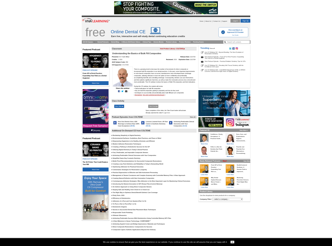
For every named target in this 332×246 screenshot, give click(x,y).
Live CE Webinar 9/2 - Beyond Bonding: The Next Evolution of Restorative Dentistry (224, 52)
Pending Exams (198, 42)
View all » (193, 117)
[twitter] (122, 91)
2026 (175, 59)
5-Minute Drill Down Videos (131, 42)
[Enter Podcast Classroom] (115, 124)
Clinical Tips (147, 42)
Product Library (171, 42)
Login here (166, 113)
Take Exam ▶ (153, 106)
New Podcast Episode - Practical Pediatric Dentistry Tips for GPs (225, 61)
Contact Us (216, 21)
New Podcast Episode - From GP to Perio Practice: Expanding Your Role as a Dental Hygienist (224, 57)
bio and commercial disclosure (153, 95)
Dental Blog (115, 42)
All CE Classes (88, 42)
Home (201, 21)
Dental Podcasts (103, 42)
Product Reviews (185, 42)
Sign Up (245, 21)
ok (232, 242)
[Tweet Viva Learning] (230, 49)
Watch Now (95, 83)
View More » (244, 130)
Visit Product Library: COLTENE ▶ (172, 49)
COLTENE (125, 65)
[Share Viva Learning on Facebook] (233, 49)
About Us (208, 21)
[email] (125, 91)
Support (224, 21)
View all (212, 48)
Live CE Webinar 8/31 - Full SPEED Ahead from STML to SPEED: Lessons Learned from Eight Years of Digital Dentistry (225, 70)
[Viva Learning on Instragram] (236, 49)
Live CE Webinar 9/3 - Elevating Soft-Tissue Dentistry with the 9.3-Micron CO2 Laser (224, 66)
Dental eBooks (159, 42)
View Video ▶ (119, 106)
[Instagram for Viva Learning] (237, 122)
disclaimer (138, 95)
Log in (235, 21)
